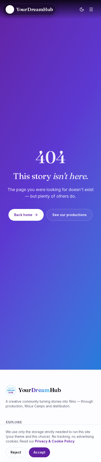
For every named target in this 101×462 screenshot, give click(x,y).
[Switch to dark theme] (82, 9)
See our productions (69, 215)
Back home (23, 215)
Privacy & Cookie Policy (54, 441)
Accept (39, 452)
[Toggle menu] (91, 9)
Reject (16, 452)
